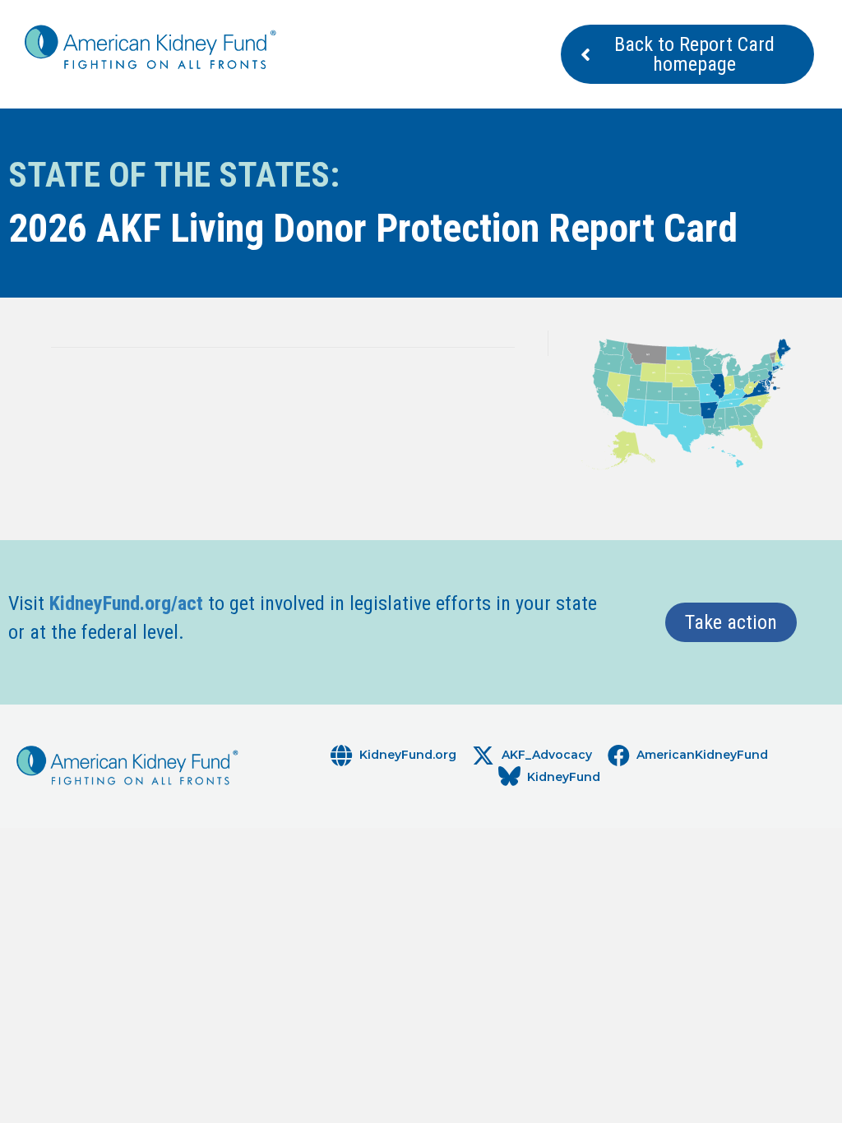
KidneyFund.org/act (126, 603)
